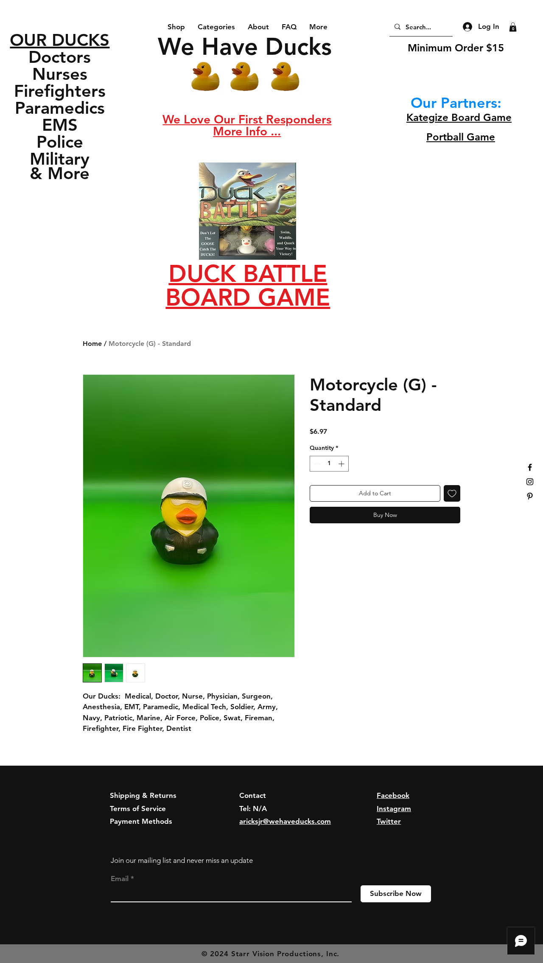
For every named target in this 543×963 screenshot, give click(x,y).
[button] (246, 119)
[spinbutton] (329, 463)
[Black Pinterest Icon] (530, 496)
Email (120, 878)
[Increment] (342, 463)
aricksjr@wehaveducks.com (285, 821)
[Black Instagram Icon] (530, 481)
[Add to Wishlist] (452, 493)
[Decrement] (316, 463)
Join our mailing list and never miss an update (182, 860)
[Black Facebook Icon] (530, 467)
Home (92, 344)
